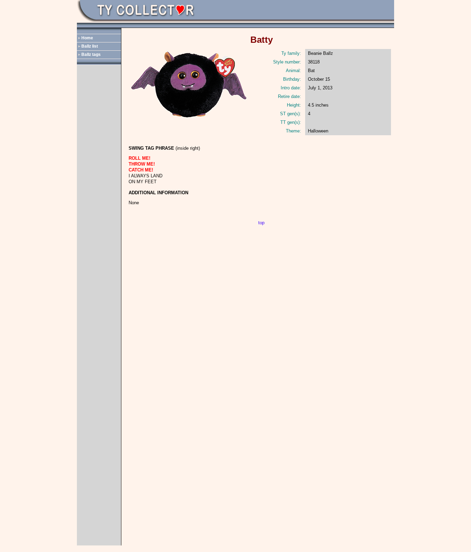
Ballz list (89, 46)
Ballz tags (91, 54)
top (261, 222)
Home (87, 38)
